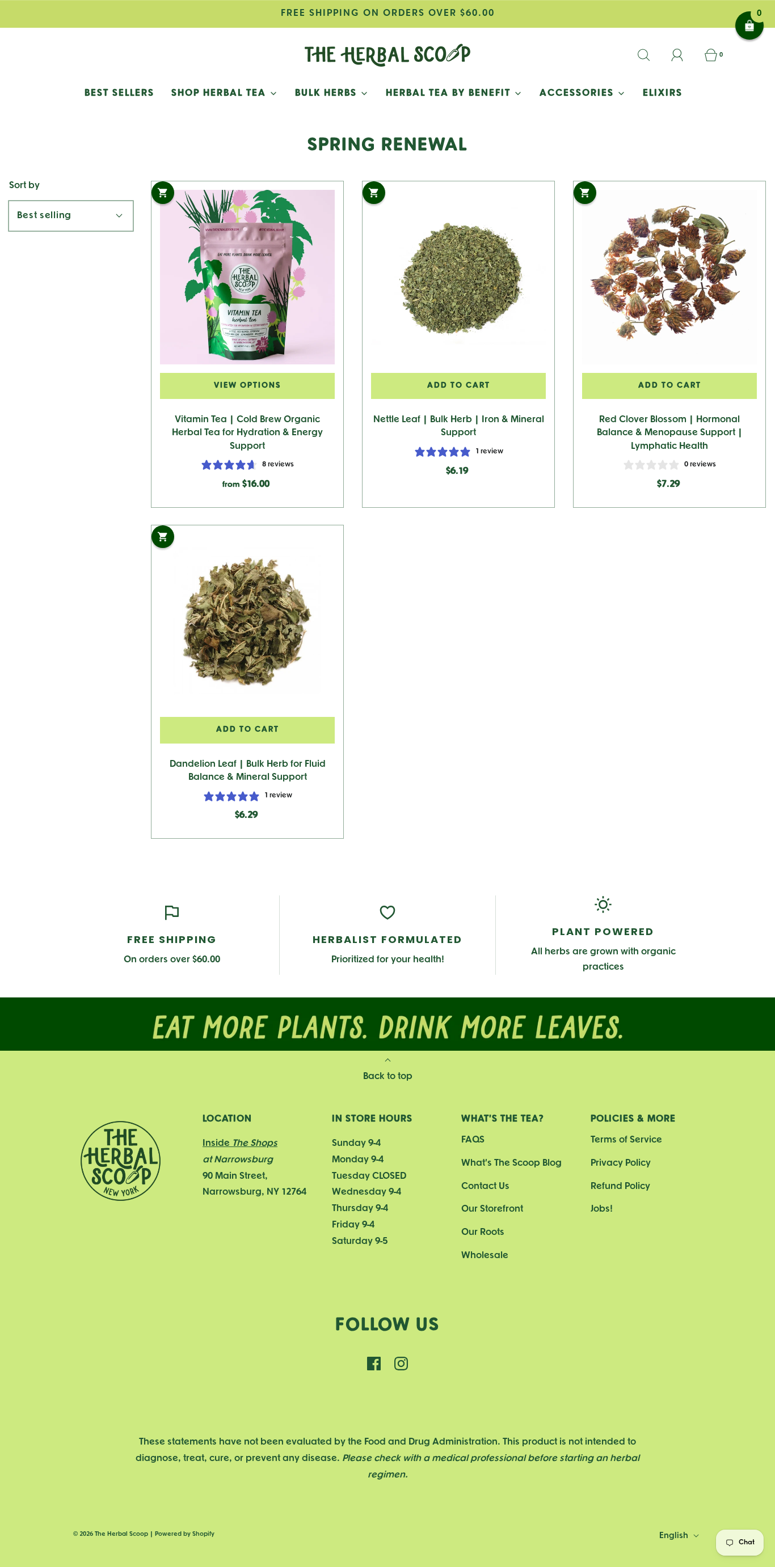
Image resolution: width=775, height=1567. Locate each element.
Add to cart (458, 385)
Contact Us (485, 1186)
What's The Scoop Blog (511, 1163)
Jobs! (602, 1209)
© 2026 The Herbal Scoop (110, 1534)
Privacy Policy (621, 1163)
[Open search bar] (650, 55)
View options (247, 385)
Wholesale (484, 1255)
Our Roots (482, 1232)
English (674, 1536)
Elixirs (663, 93)
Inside (240, 1143)
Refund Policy (620, 1186)
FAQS (473, 1140)
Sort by (24, 185)
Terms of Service (626, 1140)
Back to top (387, 1076)
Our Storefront (492, 1209)
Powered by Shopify (184, 1534)
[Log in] (683, 55)
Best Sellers (119, 93)
